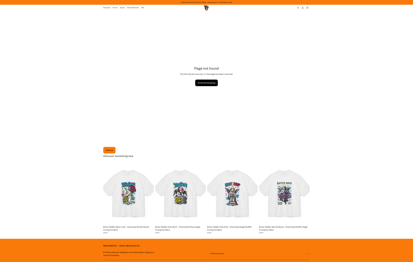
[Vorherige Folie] (106, 192)
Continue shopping (206, 83)
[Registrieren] (306, 253)
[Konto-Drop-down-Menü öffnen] (302, 7)
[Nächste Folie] (150, 192)
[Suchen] (298, 7)
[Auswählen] (151, 221)
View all (109, 150)
